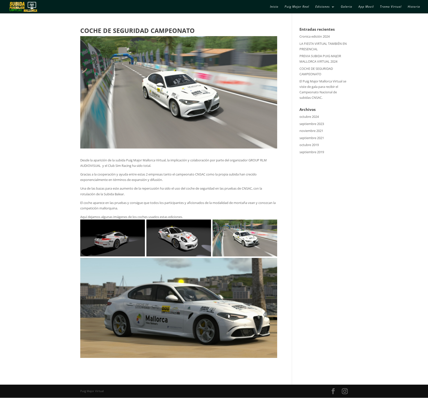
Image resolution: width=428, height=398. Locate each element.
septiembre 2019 (311, 152)
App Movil (366, 7)
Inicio (274, 7)
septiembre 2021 (311, 138)
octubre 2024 (309, 116)
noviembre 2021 (311, 130)
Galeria (346, 7)
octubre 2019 (309, 145)
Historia (414, 7)
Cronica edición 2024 (314, 36)
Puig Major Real (297, 7)
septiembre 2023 (311, 124)
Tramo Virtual (390, 7)
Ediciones (322, 7)
